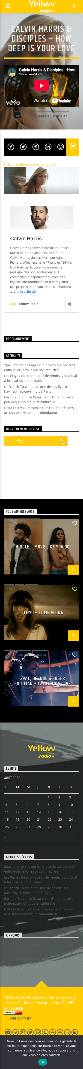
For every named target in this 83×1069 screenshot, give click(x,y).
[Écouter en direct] (9, 441)
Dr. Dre (24, 655)
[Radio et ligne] (62, 441)
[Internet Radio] (41, 1013)
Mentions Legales (21, 952)
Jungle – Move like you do (43, 547)
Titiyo (31, 589)
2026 (9, 523)
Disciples (60, 116)
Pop (35, 523)
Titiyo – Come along (42, 613)
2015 (19, 116)
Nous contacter (20, 1018)
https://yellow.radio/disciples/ (30, 164)
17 (71, 812)
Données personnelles (25, 959)
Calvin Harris (37, 116)
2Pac (9, 655)
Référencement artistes (26, 944)
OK (43, 1062)
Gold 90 (40, 655)
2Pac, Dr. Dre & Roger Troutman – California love (41, 681)
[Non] (77, 1052)
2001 (9, 589)
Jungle (22, 523)
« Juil (8, 837)
